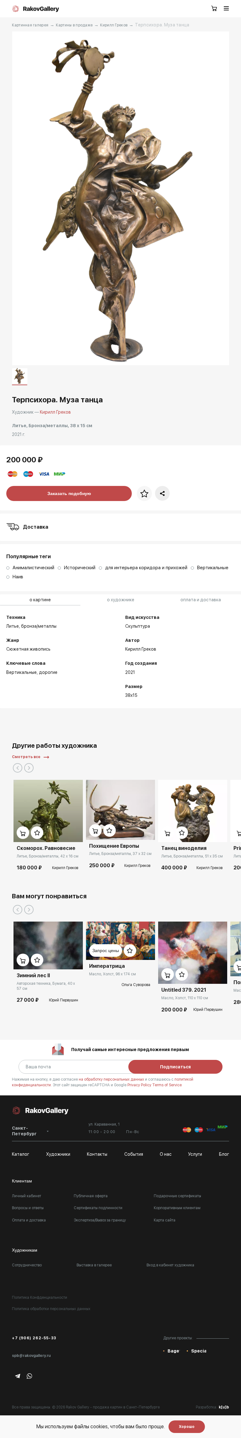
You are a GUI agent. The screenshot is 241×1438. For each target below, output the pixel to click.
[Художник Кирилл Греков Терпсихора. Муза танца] (120, 198)
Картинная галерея (30, 25)
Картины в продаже (74, 25)
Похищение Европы (114, 846)
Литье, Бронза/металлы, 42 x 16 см (47, 856)
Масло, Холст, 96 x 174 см (112, 974)
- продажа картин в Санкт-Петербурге (125, 1407)
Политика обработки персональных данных (51, 1309)
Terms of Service (167, 1085)
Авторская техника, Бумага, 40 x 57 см (46, 986)
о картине (40, 599)
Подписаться (175, 1066)
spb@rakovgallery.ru (31, 1355)
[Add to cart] (23, 832)
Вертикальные (21, 672)
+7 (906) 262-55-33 (34, 1338)
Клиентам (22, 1180)
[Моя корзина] (214, 9)
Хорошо (187, 1426)
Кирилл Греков (113, 25)
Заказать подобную (69, 493)
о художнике (120, 599)
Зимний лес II (33, 975)
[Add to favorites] (37, 832)
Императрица (107, 966)
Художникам (24, 1250)
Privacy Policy (139, 1085)
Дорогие (48, 672)
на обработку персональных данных (112, 1079)
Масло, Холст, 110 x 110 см (184, 998)
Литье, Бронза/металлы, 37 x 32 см (120, 853)
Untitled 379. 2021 (183, 990)
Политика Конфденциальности (39, 1297)
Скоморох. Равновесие (46, 848)
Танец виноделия (183, 848)
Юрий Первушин (63, 1000)
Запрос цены (105, 950)
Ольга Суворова (135, 985)
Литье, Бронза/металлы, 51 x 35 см (192, 856)
